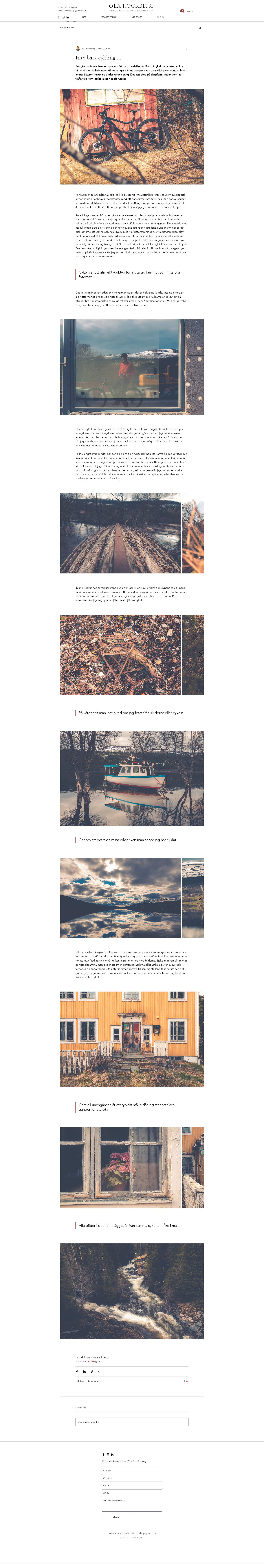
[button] (199, 27)
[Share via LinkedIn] (84, 1371)
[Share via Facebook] (76, 1371)
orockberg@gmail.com (75, 10)
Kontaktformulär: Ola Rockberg (124, 1461)
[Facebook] (59, 17)
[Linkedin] (67, 17)
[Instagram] (63, 17)
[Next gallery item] (200, 533)
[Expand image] (120, 533)
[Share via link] (91, 1371)
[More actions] (187, 48)
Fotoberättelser (67, 27)
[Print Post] (99, 1371)
